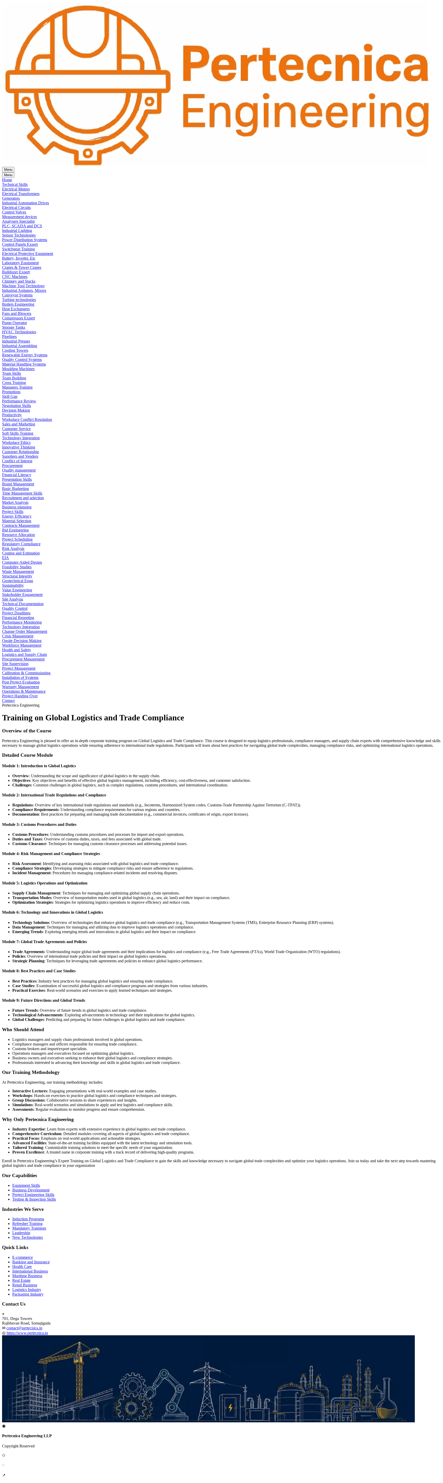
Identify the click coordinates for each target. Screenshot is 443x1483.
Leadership (21, 1233)
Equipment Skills (26, 1185)
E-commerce (22, 1257)
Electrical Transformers (20, 193)
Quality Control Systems (22, 359)
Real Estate (21, 1280)
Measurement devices (19, 217)
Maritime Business (27, 1276)
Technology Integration (21, 438)
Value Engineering (17, 590)
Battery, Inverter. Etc (18, 258)
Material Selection (16, 521)
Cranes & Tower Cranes (21, 267)
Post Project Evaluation (21, 682)
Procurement (12, 465)
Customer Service (16, 428)
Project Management (18, 668)
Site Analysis (12, 599)
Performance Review (19, 401)
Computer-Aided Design (22, 562)
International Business (30, 1271)
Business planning (17, 507)
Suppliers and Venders (20, 456)
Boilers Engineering (18, 304)
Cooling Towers (15, 350)
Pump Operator (14, 323)
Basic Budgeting (15, 488)
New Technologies (27, 1237)
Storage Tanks (13, 327)
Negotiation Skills (16, 405)
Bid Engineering (15, 530)
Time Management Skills (22, 493)
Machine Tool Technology (23, 286)
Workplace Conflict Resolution (27, 419)
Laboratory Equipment (20, 263)
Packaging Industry (28, 1294)
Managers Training (17, 387)
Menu (8, 170)
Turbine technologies (19, 299)
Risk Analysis (13, 548)
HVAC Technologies (19, 332)
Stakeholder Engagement (22, 594)
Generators (11, 198)
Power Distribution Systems (24, 240)
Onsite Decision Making (22, 640)
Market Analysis (15, 502)
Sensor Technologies (19, 235)
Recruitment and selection (23, 498)
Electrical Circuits (16, 207)
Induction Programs (28, 1219)
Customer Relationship (20, 452)
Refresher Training (27, 1223)
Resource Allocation (18, 534)
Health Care (22, 1266)
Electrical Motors (16, 189)
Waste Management (18, 571)
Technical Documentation (23, 604)
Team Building (14, 378)
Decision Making (16, 410)
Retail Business (24, 1285)
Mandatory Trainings (29, 1228)
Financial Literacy (16, 475)
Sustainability (13, 585)
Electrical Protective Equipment (27, 253)
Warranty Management (20, 687)
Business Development (30, 1190)
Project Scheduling (17, 539)
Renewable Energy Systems (24, 355)
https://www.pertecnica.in (27, 1333)
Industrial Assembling (19, 346)
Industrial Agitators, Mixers (24, 290)
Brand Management (18, 484)
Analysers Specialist (18, 221)
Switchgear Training (18, 249)
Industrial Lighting (17, 230)
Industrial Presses (16, 341)
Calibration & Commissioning (26, 673)
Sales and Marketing (18, 424)
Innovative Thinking (18, 447)
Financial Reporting (18, 617)
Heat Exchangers (16, 309)
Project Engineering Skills (33, 1194)
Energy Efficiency (17, 516)
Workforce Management (21, 645)
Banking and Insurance (31, 1262)
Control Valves (14, 212)
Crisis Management (17, 636)
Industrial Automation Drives (25, 203)
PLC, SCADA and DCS (22, 226)
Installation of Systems (20, 677)
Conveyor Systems (17, 295)
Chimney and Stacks (18, 281)
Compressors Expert (18, 318)
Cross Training (14, 382)
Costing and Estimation (21, 553)
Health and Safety (16, 650)
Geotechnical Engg (17, 581)
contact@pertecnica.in (24, 1328)
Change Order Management (24, 631)
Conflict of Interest (17, 461)
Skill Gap (9, 396)
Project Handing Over (20, 696)
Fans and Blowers (16, 313)
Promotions (11, 392)
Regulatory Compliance (21, 544)
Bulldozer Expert (16, 272)
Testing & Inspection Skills (34, 1199)
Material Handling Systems (24, 364)
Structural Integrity (17, 576)
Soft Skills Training (17, 433)
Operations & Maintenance (24, 691)
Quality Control (14, 608)
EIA (5, 558)
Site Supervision (15, 664)
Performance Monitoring (22, 622)
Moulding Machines (18, 369)
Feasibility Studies (17, 567)
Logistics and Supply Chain (24, 654)
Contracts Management (20, 525)
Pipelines (9, 336)
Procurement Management (23, 659)
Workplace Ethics (16, 442)
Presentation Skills (17, 479)
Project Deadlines (16, 613)
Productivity (12, 415)
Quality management (19, 470)
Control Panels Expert (20, 244)
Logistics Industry (26, 1289)
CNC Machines (14, 276)
